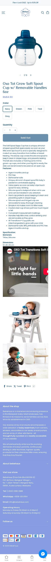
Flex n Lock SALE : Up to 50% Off (25, 2)
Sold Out (25, 137)
